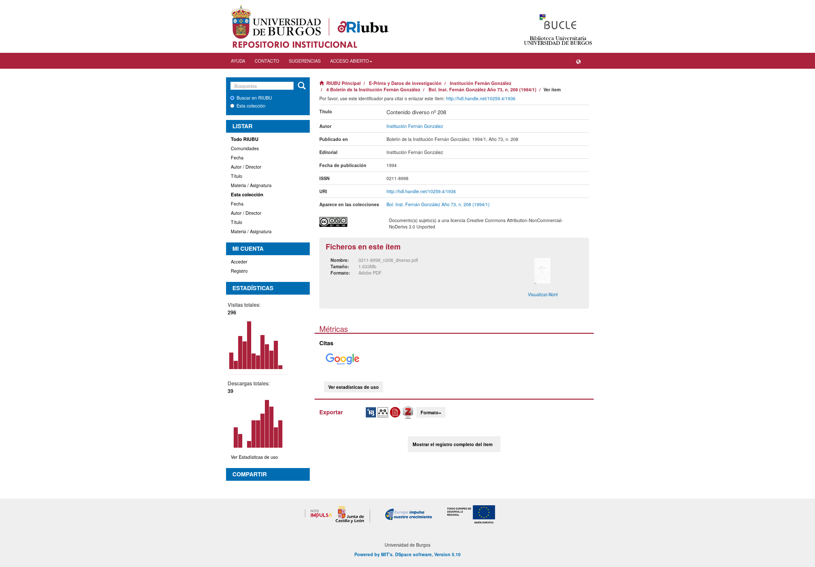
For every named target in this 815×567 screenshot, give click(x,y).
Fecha (237, 157)
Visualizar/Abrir (543, 294)
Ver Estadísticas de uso (254, 457)
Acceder (239, 261)
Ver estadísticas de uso (353, 387)
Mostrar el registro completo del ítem (453, 444)
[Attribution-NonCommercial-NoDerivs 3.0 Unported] (349, 222)
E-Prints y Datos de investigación (405, 83)
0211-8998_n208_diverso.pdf (388, 260)
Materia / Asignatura (251, 185)
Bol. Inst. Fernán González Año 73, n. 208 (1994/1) (482, 89)
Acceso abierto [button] (349, 61)
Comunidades (245, 148)
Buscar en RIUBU (254, 97)
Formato (430, 412)
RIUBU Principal (343, 83)
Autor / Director (246, 167)
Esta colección (251, 105)
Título (236, 176)
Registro (239, 271)
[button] (578, 60)
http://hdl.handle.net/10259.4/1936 (480, 98)
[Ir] (302, 85)
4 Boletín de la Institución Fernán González (373, 89)
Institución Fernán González (480, 83)
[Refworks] (396, 412)
